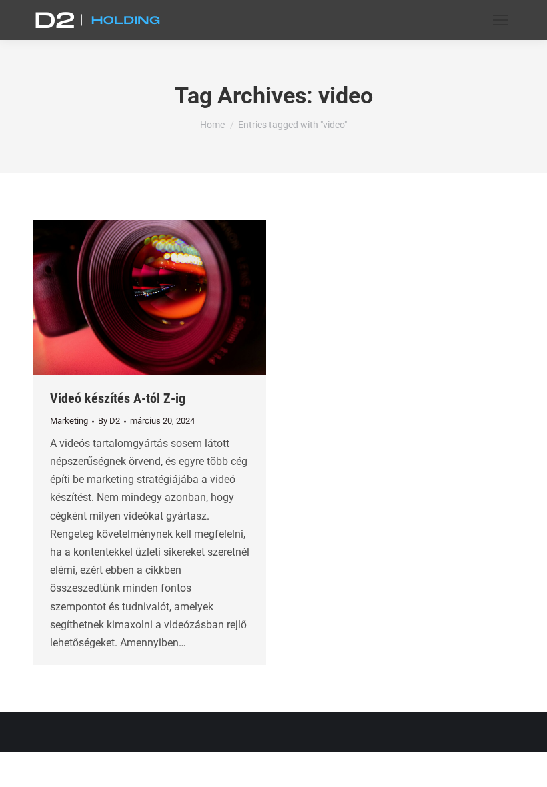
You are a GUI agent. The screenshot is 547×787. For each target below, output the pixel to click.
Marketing (69, 421)
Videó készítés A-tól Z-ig (117, 398)
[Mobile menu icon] (500, 20)
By (109, 421)
